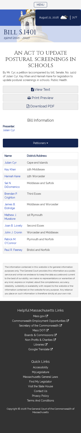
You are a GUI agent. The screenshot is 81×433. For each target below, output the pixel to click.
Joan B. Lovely (13, 225)
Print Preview (42, 98)
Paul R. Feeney (13, 249)
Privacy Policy (40, 395)
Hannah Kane (12, 176)
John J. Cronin (13, 232)
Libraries (39, 344)
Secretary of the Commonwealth (39, 325)
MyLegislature (40, 372)
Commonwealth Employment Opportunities (39, 320)
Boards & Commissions (39, 335)
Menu (42, 4)
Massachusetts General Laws (40, 376)
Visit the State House (40, 386)
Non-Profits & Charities (39, 339)
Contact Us (40, 391)
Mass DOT (39, 330)
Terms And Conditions (40, 400)
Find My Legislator (40, 381)
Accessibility (40, 367)
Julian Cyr (9, 130)
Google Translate (39, 349)
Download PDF (41, 106)
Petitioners (40, 143)
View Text (42, 89)
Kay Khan (10, 169)
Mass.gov (39, 316)
